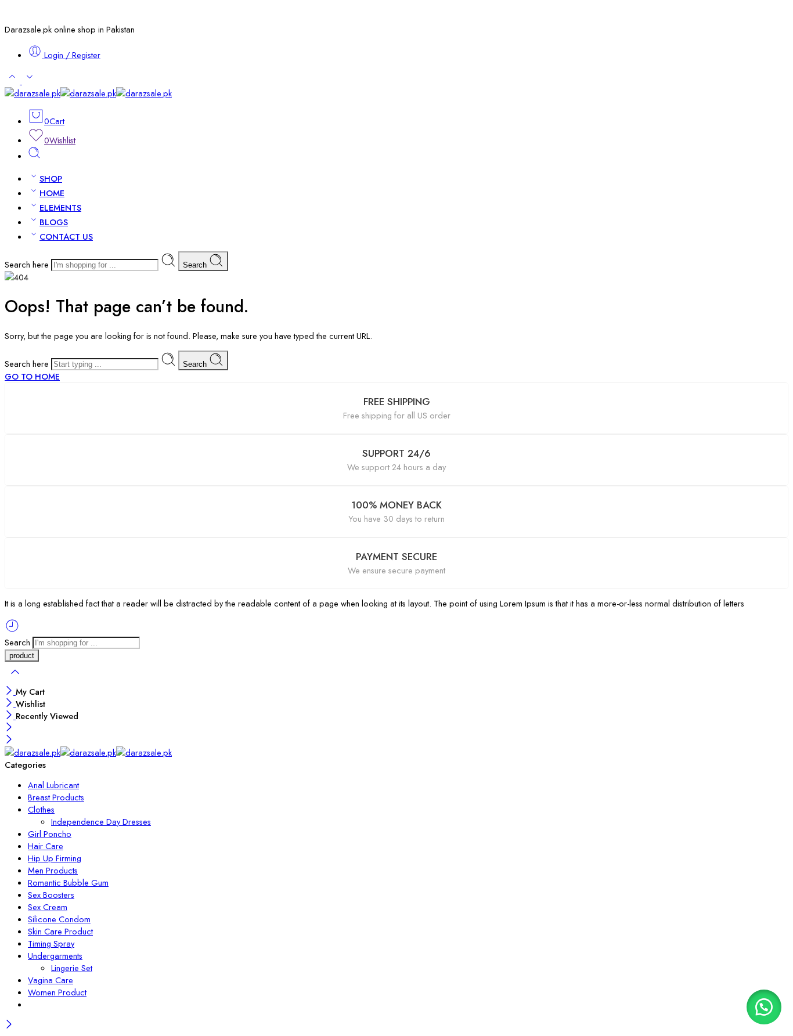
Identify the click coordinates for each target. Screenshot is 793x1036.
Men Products (53, 870)
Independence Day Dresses (101, 821)
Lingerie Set (71, 968)
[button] (764, 1007)
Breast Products (56, 797)
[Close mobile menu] (9, 740)
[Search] (34, 156)
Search (196, 265)
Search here (28, 264)
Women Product (57, 992)
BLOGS (53, 222)
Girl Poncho (49, 834)
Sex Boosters (51, 895)
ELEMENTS (60, 207)
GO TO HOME (32, 376)
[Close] (10, 691)
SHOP (50, 178)
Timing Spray (51, 943)
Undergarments (55, 956)
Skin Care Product (60, 931)
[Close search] (15, 679)
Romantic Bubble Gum (68, 882)
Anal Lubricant (53, 785)
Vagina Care (50, 980)
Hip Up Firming (54, 858)
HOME (51, 193)
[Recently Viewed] (12, 630)
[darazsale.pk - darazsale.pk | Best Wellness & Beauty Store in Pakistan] (88, 93)
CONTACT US (66, 236)
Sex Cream (47, 907)
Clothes (41, 809)
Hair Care (45, 846)
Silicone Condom (59, 919)
